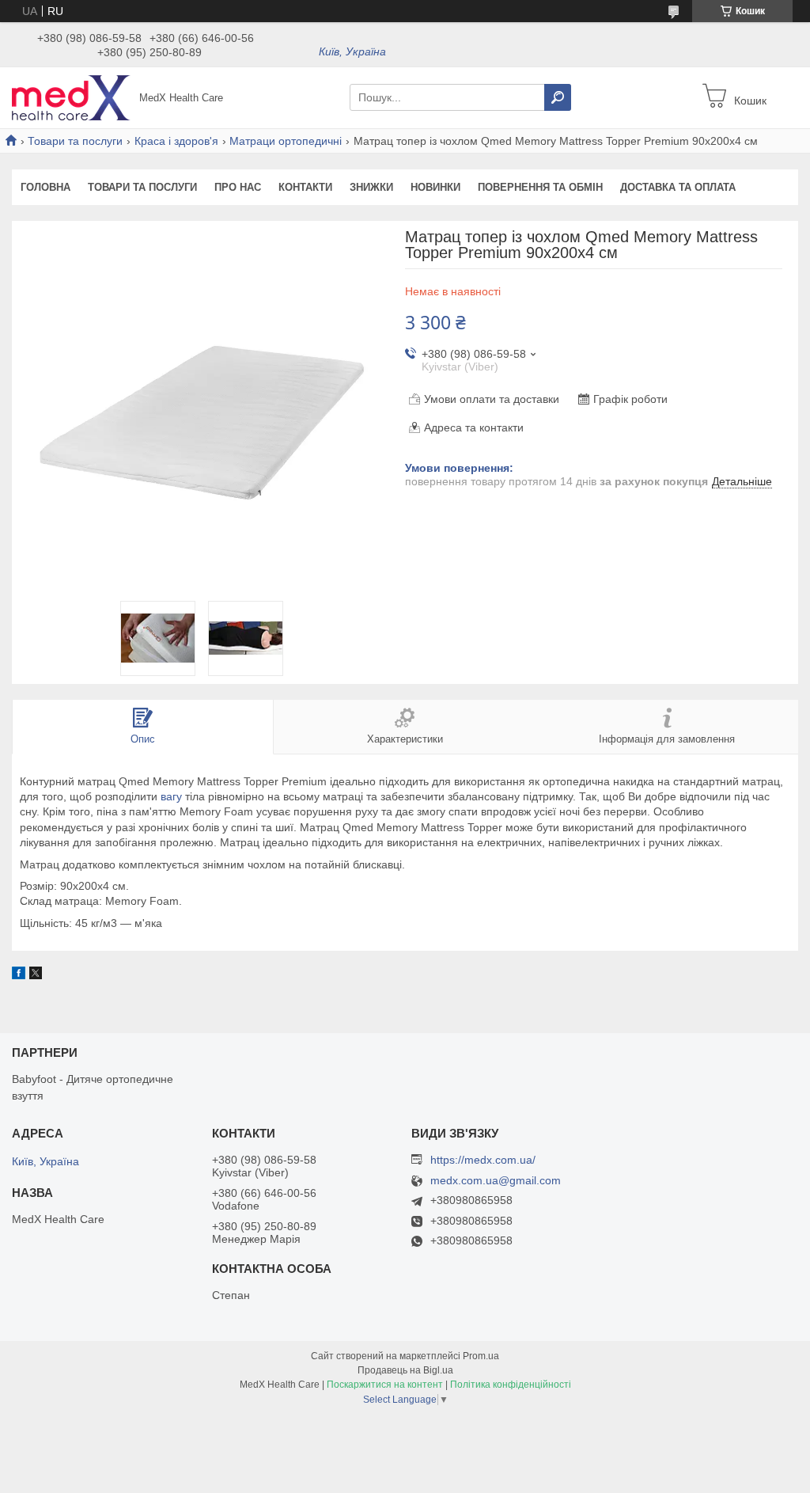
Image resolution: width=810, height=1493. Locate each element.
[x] (35, 975)
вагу (171, 796)
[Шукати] (557, 97)
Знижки (371, 187)
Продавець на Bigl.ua (405, 1370)
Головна (45, 187)
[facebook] (18, 975)
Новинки (435, 187)
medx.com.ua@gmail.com (495, 1181)
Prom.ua (481, 1356)
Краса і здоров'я (176, 141)
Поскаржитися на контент (385, 1384)
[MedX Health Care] (71, 96)
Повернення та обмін (540, 187)
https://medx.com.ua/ (483, 1159)
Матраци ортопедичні (285, 141)
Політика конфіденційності (510, 1384)
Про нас (237, 187)
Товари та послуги (75, 141)
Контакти (305, 187)
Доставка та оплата (678, 187)
